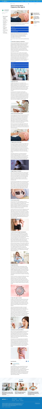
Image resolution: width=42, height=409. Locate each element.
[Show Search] (39, 1)
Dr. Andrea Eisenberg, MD (16, 363)
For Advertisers (21, 400)
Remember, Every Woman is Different (5, 32)
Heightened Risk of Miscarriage (5, 23)
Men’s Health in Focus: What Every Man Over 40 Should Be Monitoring (37, 14)
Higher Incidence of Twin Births (5, 24)
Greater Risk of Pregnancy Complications (4, 18)
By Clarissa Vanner (4, 395)
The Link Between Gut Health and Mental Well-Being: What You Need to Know (33, 393)
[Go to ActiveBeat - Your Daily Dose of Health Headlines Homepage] (5, 1)
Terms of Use (17, 400)
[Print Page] (28, 3)
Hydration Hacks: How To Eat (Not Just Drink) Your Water (37, 22)
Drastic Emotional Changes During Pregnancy (5, 28)
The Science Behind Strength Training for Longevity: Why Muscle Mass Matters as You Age (37, 18)
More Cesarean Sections (4, 26)
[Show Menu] (2, 1)
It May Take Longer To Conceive (5, 31)
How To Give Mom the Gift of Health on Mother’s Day (20, 393)
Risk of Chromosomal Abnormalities (5, 21)
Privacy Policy (13, 400)
